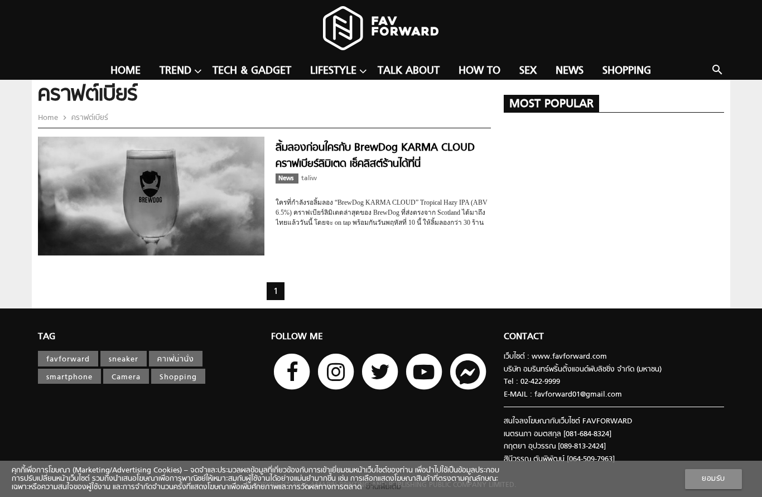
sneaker (123, 359)
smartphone (69, 377)
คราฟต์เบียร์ (88, 118)
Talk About (409, 71)
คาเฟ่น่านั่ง (175, 359)
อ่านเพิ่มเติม (381, 487)
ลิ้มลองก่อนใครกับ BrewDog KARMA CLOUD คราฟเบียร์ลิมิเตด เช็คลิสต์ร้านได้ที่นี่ (375, 156)
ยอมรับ (713, 479)
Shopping (626, 71)
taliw (309, 178)
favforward (68, 359)
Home (125, 71)
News (569, 71)
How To (479, 71)
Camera (126, 377)
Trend (175, 71)
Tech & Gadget (252, 71)
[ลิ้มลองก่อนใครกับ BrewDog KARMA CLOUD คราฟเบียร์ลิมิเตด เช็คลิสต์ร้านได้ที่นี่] (151, 253)
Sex (528, 71)
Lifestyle (333, 71)
